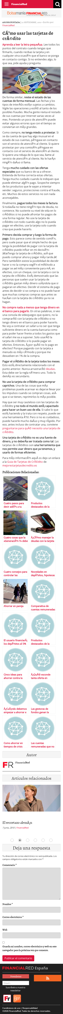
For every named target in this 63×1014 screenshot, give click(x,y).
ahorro (6, 22)
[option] (31, 808)
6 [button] (50, 840)
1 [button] (12, 840)
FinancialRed (19, 4)
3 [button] (27, 840)
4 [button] (35, 840)
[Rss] (47, 978)
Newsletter (15, 976)
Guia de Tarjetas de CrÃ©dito (25, 462)
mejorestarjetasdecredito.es (19, 465)
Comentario (9, 865)
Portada (15, 22)
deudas (50, 369)
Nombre (7, 904)
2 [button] (19, 840)
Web (4, 930)
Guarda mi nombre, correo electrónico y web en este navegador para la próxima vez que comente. (29, 948)
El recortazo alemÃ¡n (17, 822)
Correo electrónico (13, 917)
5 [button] (43, 840)
